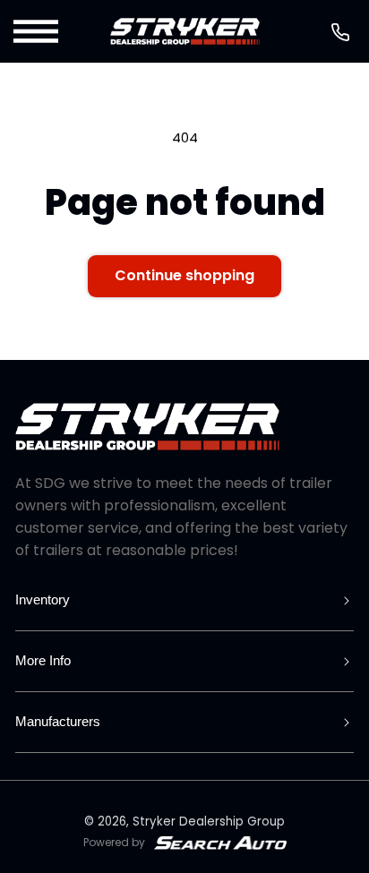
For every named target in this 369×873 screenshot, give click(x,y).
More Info (43, 660)
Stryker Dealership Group (209, 821)
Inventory (42, 599)
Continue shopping (184, 275)
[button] (37, 31)
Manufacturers (57, 721)
